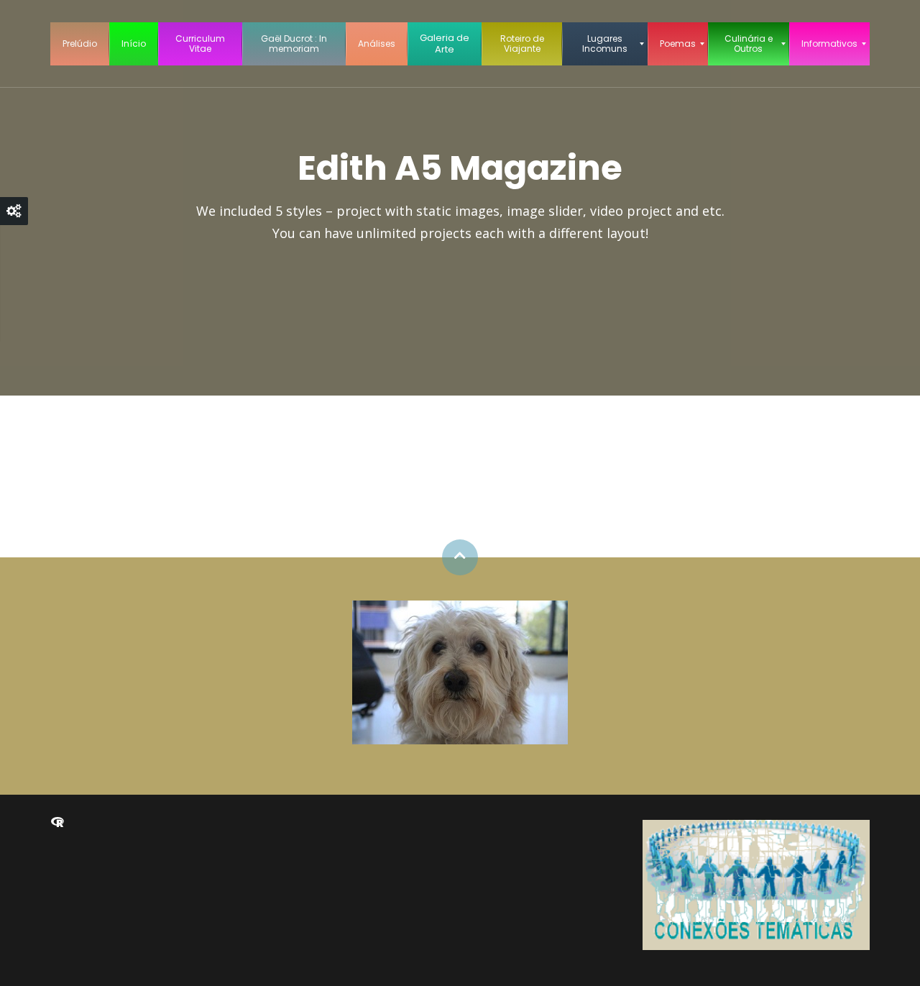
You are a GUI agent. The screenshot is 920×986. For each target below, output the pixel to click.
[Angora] (460, 671)
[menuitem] (79, 43)
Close (14, 211)
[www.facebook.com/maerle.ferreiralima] (57, 823)
